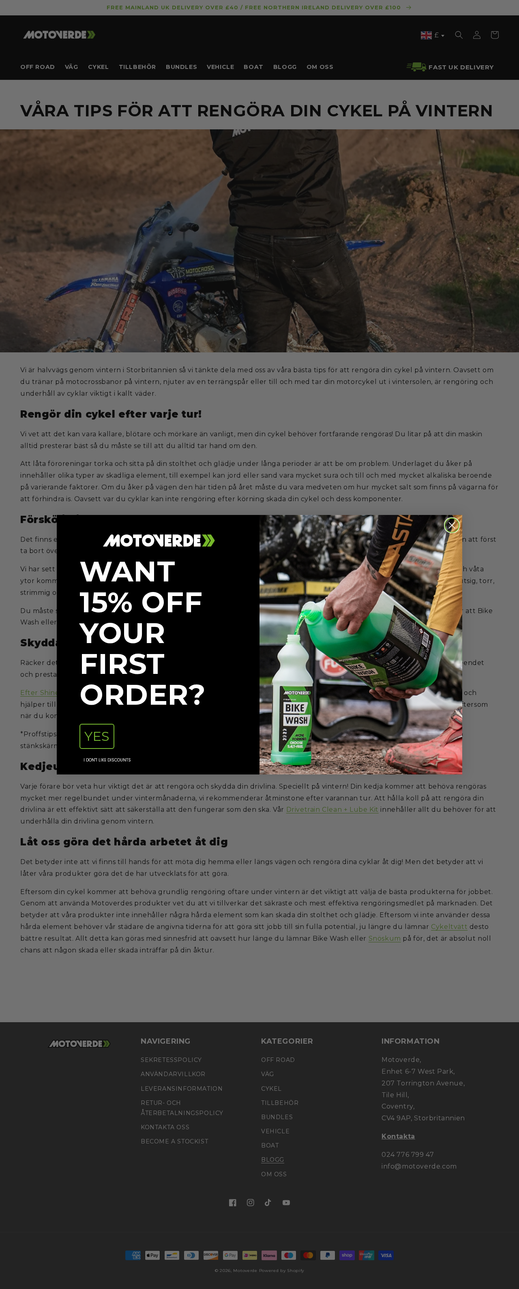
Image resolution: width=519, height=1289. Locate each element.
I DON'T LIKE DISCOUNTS (107, 760)
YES (96, 736)
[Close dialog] (452, 525)
